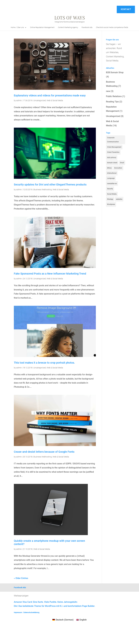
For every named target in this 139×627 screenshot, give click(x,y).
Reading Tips (112, 101)
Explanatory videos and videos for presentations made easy (50, 95)
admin (19, 100)
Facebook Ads (87, 27)
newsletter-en (112, 184)
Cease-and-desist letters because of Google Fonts (44, 451)
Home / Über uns (17, 27)
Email (122, 163)
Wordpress (111, 204)
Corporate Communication (113, 140)
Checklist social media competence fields (112, 27)
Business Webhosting (43, 189)
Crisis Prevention (113, 152)
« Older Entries (21, 578)
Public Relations (114, 96)
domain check (112, 163)
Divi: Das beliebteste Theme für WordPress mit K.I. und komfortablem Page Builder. (54, 606)
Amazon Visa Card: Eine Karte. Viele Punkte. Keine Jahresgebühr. (46, 602)
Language (111, 178)
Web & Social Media (55, 100)
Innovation (118, 168)
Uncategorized (40, 100)
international (111, 173)
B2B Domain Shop (115, 72)
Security (110, 189)
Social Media (112, 194)
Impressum (18, 612)
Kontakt (126, 9)
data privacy (111, 157)
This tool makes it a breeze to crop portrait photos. (44, 362)
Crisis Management (114, 147)
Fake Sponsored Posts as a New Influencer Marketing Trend (50, 273)
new (108, 91)
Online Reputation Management (42, 27)
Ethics (109, 168)
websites (119, 199)
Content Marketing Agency (68, 27)
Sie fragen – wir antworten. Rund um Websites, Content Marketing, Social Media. (115, 52)
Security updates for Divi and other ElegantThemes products (50, 184)
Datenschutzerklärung (31, 612)
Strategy (110, 199)
